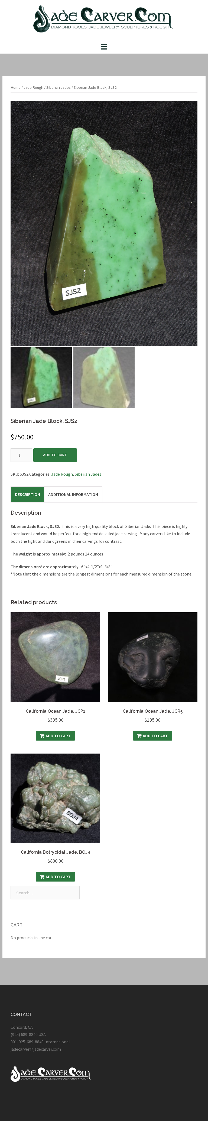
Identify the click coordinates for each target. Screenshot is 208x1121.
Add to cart (55, 455)
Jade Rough (33, 87)
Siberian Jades (58, 87)
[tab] (27, 494)
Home (16, 87)
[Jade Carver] (104, 20)
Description (27, 494)
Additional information (73, 494)
